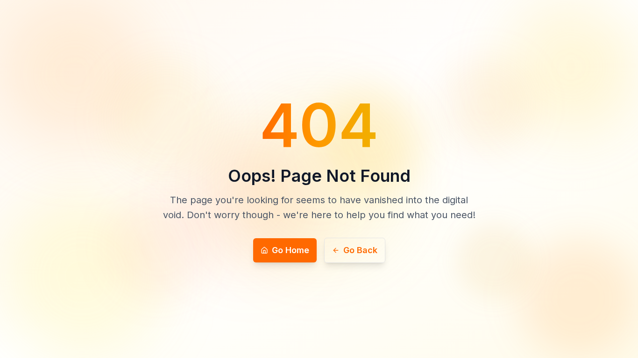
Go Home (290, 250)
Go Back (360, 250)
